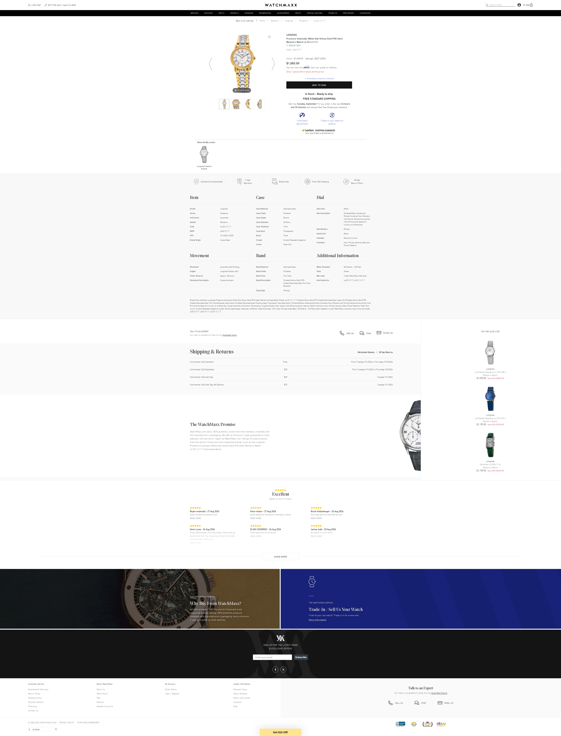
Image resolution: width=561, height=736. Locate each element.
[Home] (281, 5)
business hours (230, 335)
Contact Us (33, 710)
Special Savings (314, 13)
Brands (194, 13)
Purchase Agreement (88, 722)
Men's (221, 13)
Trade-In (332, 13)
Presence (303, 20)
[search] (487, 5)
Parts (298, 13)
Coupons (237, 702)
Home (262, 20)
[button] (528, 5)
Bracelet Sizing (240, 689)
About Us (101, 689)
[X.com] (283, 669)
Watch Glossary (240, 693)
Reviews (100, 702)
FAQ (98, 697)
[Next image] (273, 63)
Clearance (365, 13)
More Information (317, 619)
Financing (32, 706)
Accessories (283, 13)
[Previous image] (210, 63)
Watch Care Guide (241, 697)
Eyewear (249, 13)
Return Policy (34, 693)
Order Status (171, 689)
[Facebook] (275, 669)
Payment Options (35, 702)
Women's (234, 13)
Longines (289, 20)
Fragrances (265, 13)
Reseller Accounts (105, 706)
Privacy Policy (66, 722)
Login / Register (172, 693)
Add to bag (319, 85)
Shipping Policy (35, 697)
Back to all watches (244, 20)
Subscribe (301, 657)
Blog (235, 706)
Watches (208, 13)
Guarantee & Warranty (38, 689)
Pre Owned (348, 13)
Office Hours (102, 693)
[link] (302, 119)
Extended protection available (319, 78)
